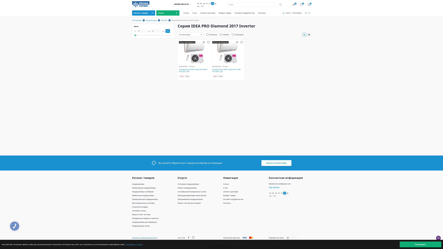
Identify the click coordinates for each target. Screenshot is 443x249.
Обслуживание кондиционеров (190, 199)
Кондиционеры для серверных (144, 222)
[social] (188, 237)
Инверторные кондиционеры (144, 188)
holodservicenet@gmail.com (280, 184)
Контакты (262, 13)
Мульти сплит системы (141, 214)
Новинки (226, 35)
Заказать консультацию (276, 163)
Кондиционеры (151, 20)
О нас (194, 13)
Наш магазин (274, 187)
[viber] (438, 238)
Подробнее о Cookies (134, 244)
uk (309, 13)
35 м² (188, 76)
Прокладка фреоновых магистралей (192, 195)
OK (168, 31)
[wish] (208, 42)
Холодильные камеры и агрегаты (145, 218)
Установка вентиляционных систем (192, 192)
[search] (280, 5)
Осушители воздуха (140, 207)
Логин (288, 13)
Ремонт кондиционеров (187, 188)
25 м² (182, 76)
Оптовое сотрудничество (245, 13)
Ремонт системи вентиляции (189, 203)
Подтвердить (420, 244)
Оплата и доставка (207, 13)
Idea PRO (164, 20)
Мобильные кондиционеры (143, 195)
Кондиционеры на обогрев (143, 192)
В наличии (213, 35)
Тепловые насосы (139, 211)
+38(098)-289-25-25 (181, 4)
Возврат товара (225, 13)
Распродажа (239, 35)
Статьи (186, 13)
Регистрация (297, 13)
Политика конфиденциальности (144, 238)
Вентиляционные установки (143, 203)
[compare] (204, 42)
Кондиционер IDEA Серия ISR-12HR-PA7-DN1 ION (226, 70)
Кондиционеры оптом (141, 226)
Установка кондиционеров (188, 184)
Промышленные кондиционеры (145, 199)
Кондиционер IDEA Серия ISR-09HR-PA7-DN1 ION (193, 70)
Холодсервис (137, 20)
